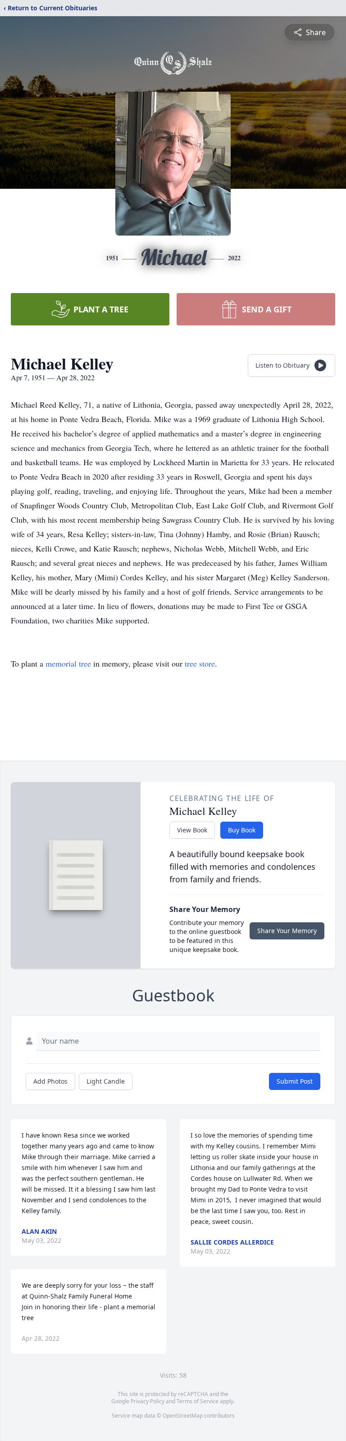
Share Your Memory (287, 930)
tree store (200, 663)
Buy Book (241, 830)
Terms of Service (198, 1401)
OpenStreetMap (183, 1415)
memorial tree (68, 663)
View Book (192, 830)
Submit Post (295, 1081)
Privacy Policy (147, 1401)
